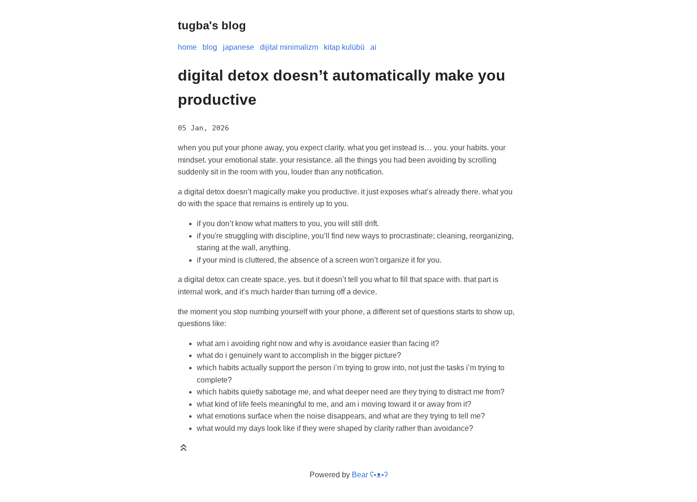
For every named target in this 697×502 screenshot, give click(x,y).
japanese (238, 47)
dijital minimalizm (289, 47)
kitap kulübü (344, 47)
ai (373, 47)
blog (209, 47)
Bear (370, 475)
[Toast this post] (183, 449)
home (187, 47)
